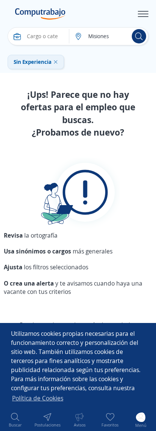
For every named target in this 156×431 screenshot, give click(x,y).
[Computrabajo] (40, 14)
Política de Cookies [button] (37, 398)
